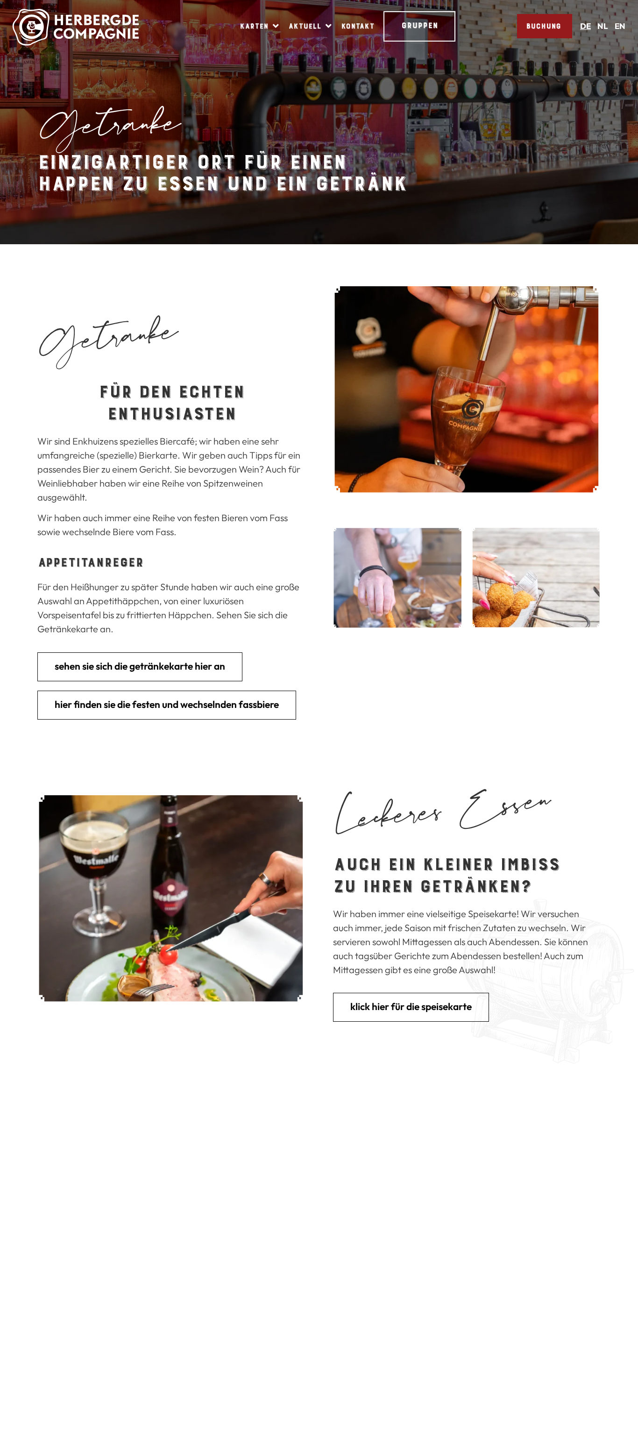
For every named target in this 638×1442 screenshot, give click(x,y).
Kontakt (357, 26)
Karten (254, 26)
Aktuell (304, 26)
